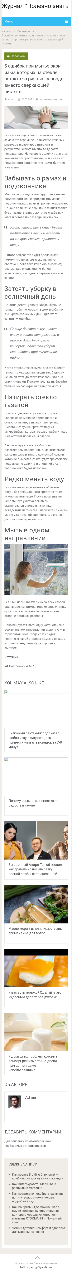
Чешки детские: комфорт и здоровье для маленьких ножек (39, 1230)
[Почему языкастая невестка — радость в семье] (36, 776)
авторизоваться (34, 1146)
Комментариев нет (51, 99)
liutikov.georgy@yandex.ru (36, 1267)
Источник (11, 657)
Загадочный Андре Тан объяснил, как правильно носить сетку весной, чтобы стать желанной (35, 869)
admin (11, 99)
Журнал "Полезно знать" (36, 6)
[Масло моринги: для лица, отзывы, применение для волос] (36, 904)
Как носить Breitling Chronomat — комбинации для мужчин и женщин (37, 1176)
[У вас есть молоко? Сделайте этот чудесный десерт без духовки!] (36, 968)
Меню (8, 21)
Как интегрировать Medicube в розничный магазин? (34, 1186)
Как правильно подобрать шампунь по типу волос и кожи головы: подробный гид (38, 1197)
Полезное (23, 31)
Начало (6, 31)
